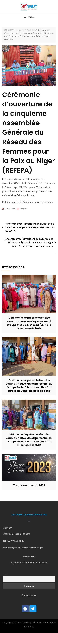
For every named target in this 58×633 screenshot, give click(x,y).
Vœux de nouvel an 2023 (29, 485)
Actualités (24, 208)
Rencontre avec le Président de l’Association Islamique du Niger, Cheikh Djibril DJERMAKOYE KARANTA (30, 227)
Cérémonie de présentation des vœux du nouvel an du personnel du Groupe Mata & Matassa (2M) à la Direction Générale (29, 323)
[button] (29, 16)
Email (5, 574)
